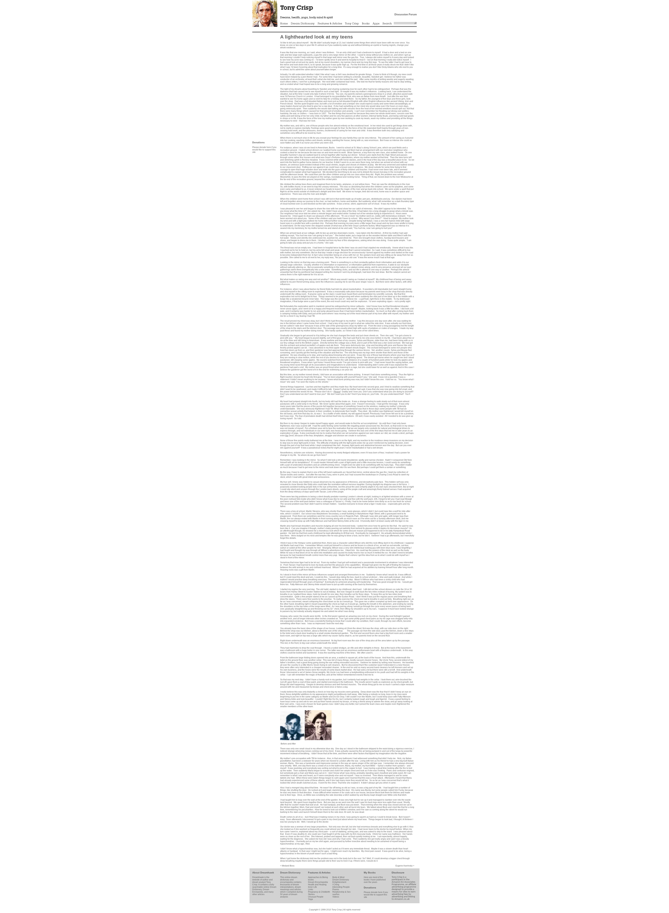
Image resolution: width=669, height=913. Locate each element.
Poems (335, 889)
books (311, 879)
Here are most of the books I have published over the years (375, 879)
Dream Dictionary (303, 23)
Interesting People (341, 887)
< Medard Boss (287, 866)
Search (387, 23)
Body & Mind (338, 877)
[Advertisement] (262, 86)
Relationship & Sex (341, 892)
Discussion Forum (405, 14)
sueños (335, 894)
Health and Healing (317, 884)
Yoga (310, 899)
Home (284, 23)
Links (310, 889)
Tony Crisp (352, 23)
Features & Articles (330, 23)
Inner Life (312, 887)
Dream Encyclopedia (318, 882)
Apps (375, 23)
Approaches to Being (318, 877)
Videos (335, 897)
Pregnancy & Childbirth (319, 892)
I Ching (335, 884)
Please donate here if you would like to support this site (264, 149)
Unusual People (315, 897)
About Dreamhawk (263, 872)
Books (366, 23)
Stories (311, 894)
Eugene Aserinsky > (404, 866)
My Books (370, 872)
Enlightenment (339, 882)
